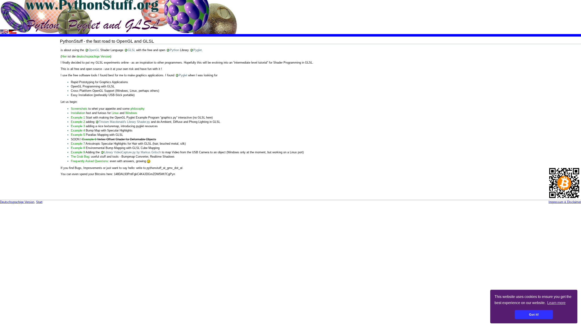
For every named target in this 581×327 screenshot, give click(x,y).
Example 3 (78, 126)
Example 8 (78, 148)
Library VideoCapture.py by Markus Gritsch (132, 152)
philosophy (137, 108)
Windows (131, 113)
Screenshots (79, 108)
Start (39, 202)
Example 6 (89, 139)
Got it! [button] (534, 314)
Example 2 (78, 122)
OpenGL (94, 50)
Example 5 (78, 134)
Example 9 (78, 152)
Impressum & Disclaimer (565, 202)
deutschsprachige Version (93, 56)
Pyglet (197, 50)
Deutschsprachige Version (17, 202)
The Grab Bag (80, 156)
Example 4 (78, 130)
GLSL (131, 50)
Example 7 (78, 143)
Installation (78, 113)
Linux (115, 113)
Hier (64, 56)
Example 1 (78, 117)
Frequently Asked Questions (89, 161)
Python (174, 50)
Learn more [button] (556, 303)
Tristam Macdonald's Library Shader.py (124, 122)
